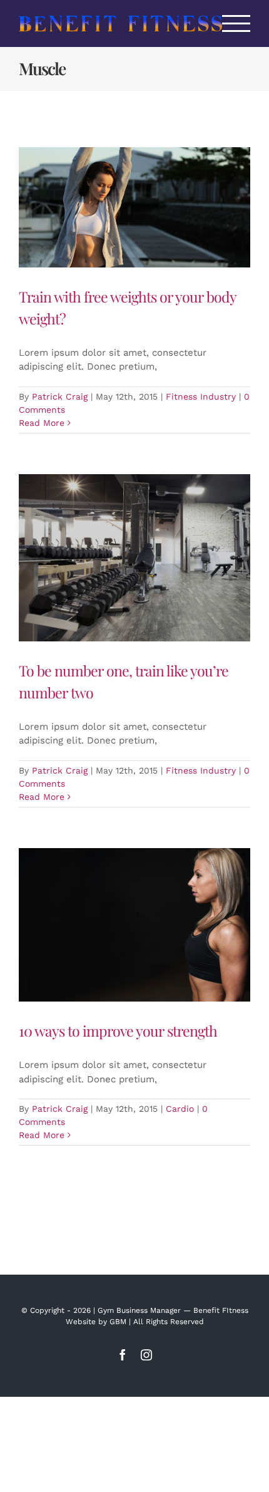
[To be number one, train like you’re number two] (134, 557)
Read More (41, 423)
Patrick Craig (60, 396)
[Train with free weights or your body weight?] (134, 207)
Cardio (180, 1109)
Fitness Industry (201, 396)
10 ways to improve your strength (118, 1030)
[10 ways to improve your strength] (134, 925)
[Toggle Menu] (236, 23)
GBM (117, 1321)
